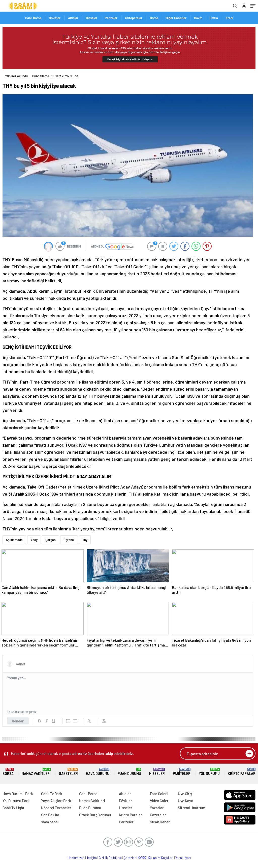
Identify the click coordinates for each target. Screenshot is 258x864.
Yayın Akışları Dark (56, 800)
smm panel (50, 822)
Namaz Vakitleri (36, 772)
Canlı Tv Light (13, 807)
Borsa (154, 18)
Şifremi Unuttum (191, 807)
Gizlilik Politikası (110, 858)
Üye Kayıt (185, 800)
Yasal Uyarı (183, 858)
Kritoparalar (133, 18)
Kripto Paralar (241, 772)
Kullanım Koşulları (160, 858)
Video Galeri (159, 800)
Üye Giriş (185, 793)
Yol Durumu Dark (16, 800)
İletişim (91, 858)
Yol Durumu (209, 772)
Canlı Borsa (33, 18)
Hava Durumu (97, 772)
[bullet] (75, 721)
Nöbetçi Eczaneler (56, 807)
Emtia (213, 18)
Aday (34, 540)
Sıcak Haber (160, 822)
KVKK (142, 858)
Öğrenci (69, 540)
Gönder (18, 721)
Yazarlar (157, 807)
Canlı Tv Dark (51, 793)
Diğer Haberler (176, 18)
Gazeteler (68, 772)
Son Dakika (50, 815)
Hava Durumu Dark (18, 793)
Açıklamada (14, 540)
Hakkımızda (76, 858)
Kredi (229, 18)
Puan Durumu (129, 772)
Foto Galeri (159, 793)
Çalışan (50, 540)
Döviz (198, 18)
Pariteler (111, 18)
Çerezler (130, 858)
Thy (84, 540)
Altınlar (73, 18)
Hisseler (91, 18)
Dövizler (54, 18)
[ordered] (68, 721)
